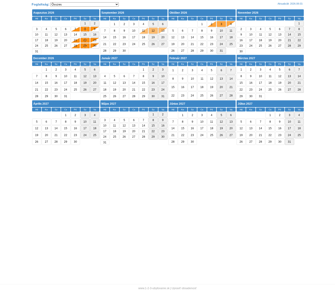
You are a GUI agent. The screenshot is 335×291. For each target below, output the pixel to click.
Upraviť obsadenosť (184, 288)
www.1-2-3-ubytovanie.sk (154, 288)
